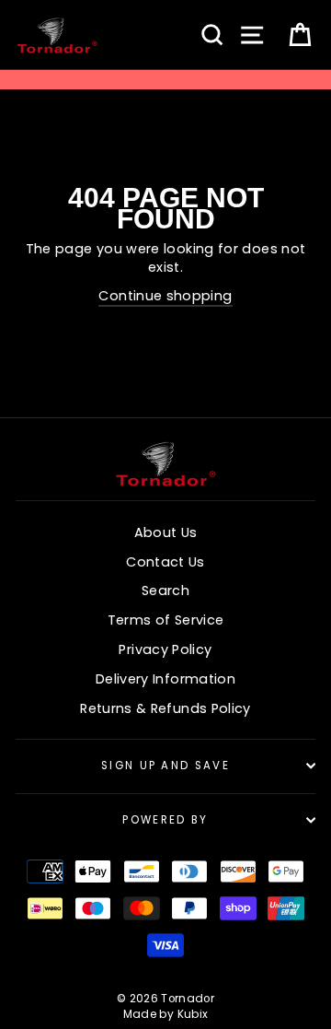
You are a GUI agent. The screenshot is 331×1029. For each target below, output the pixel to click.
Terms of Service (166, 620)
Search (165, 590)
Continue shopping (165, 295)
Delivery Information (165, 679)
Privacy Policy (165, 649)
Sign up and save (165, 765)
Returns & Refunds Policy (165, 708)
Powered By (165, 820)
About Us (166, 532)
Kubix (193, 1014)
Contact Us (165, 562)
